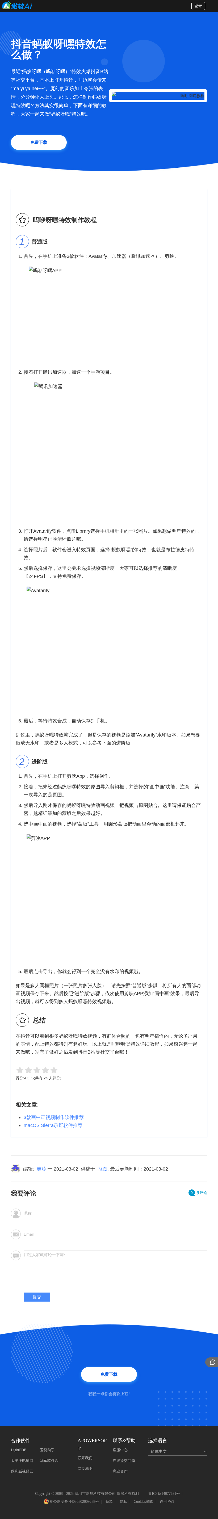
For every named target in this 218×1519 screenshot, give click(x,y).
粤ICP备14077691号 (164, 1493)
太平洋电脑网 (22, 1461)
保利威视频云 (22, 1471)
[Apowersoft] (17, 5)
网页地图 (85, 1469)
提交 (37, 1297)
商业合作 (120, 1471)
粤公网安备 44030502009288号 (74, 1502)
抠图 (102, 1169)
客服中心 (120, 1450)
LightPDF (18, 1450)
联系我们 (85, 1458)
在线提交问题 (124, 1461)
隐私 (123, 1501)
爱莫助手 (47, 1450)
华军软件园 (49, 1461)
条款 (109, 1501)
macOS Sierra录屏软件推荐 (53, 1125)
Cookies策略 (143, 1501)
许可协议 (167, 1501)
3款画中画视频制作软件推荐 (54, 1117)
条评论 (199, 1192)
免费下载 (38, 142)
